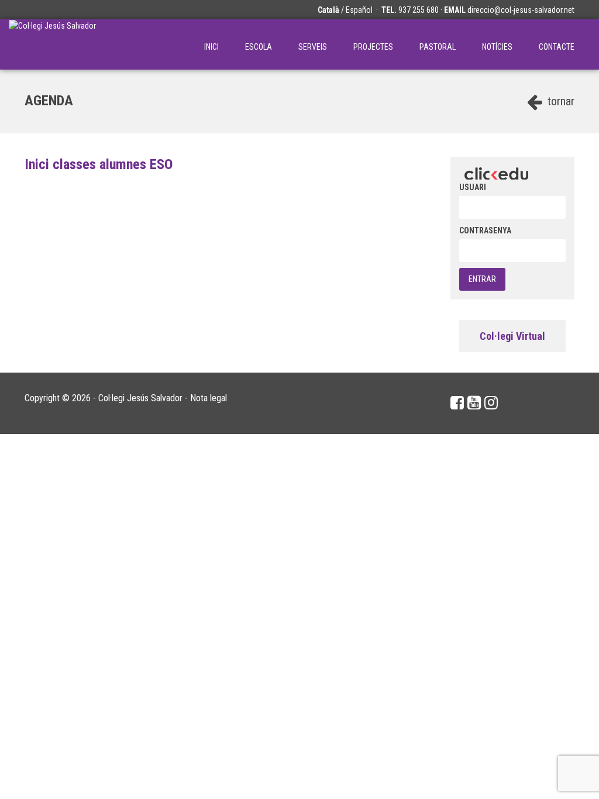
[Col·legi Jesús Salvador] (52, 44)
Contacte (556, 46)
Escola (258, 46)
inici (211, 46)
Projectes (373, 46)
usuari (472, 187)
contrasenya (485, 230)
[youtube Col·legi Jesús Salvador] (474, 403)
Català (328, 10)
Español (359, 10)
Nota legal (208, 398)
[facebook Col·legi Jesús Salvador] (457, 403)
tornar (559, 101)
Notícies (497, 46)
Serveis (312, 46)
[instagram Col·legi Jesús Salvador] (491, 403)
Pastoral (437, 46)
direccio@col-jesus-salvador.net (520, 10)
